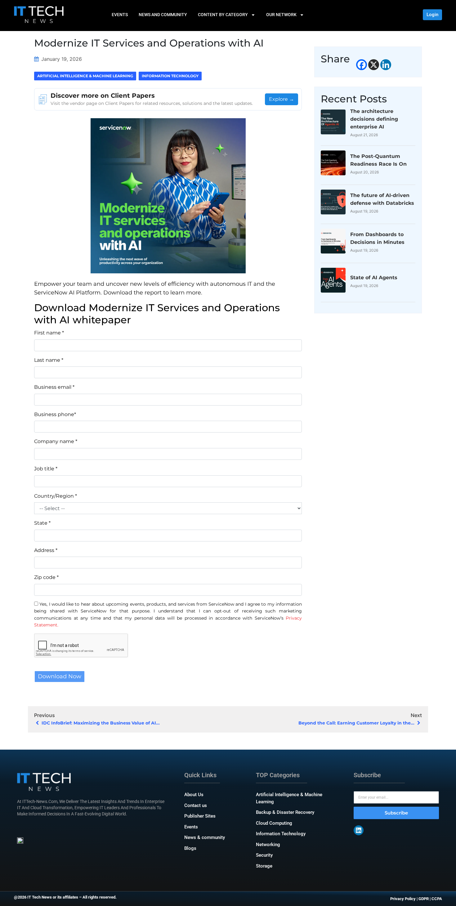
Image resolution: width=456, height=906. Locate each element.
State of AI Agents (373, 277)
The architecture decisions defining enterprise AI (374, 119)
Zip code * (46, 577)
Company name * (55, 441)
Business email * (54, 387)
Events (120, 14)
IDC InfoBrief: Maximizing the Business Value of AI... (100, 723)
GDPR (423, 898)
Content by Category (223, 14)
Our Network (281, 14)
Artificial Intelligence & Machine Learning (85, 76)
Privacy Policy (403, 898)
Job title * (45, 469)
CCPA (436, 898)
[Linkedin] (385, 64)
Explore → (281, 99)
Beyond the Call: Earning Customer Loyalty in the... (357, 723)
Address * (45, 550)
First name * (49, 333)
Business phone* (55, 414)
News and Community (163, 14)
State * (42, 523)
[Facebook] (361, 64)
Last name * (48, 360)
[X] (373, 64)
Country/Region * (55, 496)
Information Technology (170, 76)
